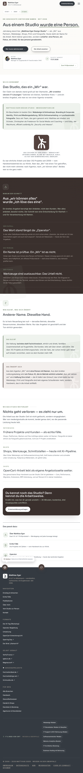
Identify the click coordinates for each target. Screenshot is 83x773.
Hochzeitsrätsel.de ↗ (10, 672)
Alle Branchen (8, 691)
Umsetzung (7, 632)
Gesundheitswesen (10, 699)
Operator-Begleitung (10, 628)
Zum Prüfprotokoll (68, 65)
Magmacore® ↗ (8, 663)
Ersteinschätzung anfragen (18, 509)
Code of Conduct (62, 765)
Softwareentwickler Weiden (52, 736)
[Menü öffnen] (79, 3)
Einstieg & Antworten (10, 593)
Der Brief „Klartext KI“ (11, 643)
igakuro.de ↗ (7, 659)
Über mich (6, 605)
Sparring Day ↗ (8, 640)
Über (15, 11)
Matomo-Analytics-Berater (52, 741)
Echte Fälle (7, 597)
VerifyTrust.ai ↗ (8, 655)
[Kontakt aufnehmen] (41, 567)
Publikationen (8, 601)
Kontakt (5, 613)
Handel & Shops (8, 703)
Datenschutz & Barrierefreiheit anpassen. (19, 559)
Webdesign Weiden (49, 722)
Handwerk (6, 695)
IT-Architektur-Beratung (51, 746)
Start (7, 11)
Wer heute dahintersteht (16, 49)
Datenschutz (22, 765)
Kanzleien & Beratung (10, 707)
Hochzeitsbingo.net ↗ (11, 676)
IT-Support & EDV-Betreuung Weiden (55, 732)
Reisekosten (45, 765)
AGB (34, 765)
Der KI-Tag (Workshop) (11, 624)
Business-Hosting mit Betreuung (53, 750)
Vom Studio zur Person (11, 609)
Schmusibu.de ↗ (9, 680)
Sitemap (7, 768)
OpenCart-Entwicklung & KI (12, 636)
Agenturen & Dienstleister (12, 711)
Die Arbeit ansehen (41, 49)
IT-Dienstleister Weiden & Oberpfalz (55, 727)
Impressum (8, 765)
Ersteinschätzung (67, 3)
